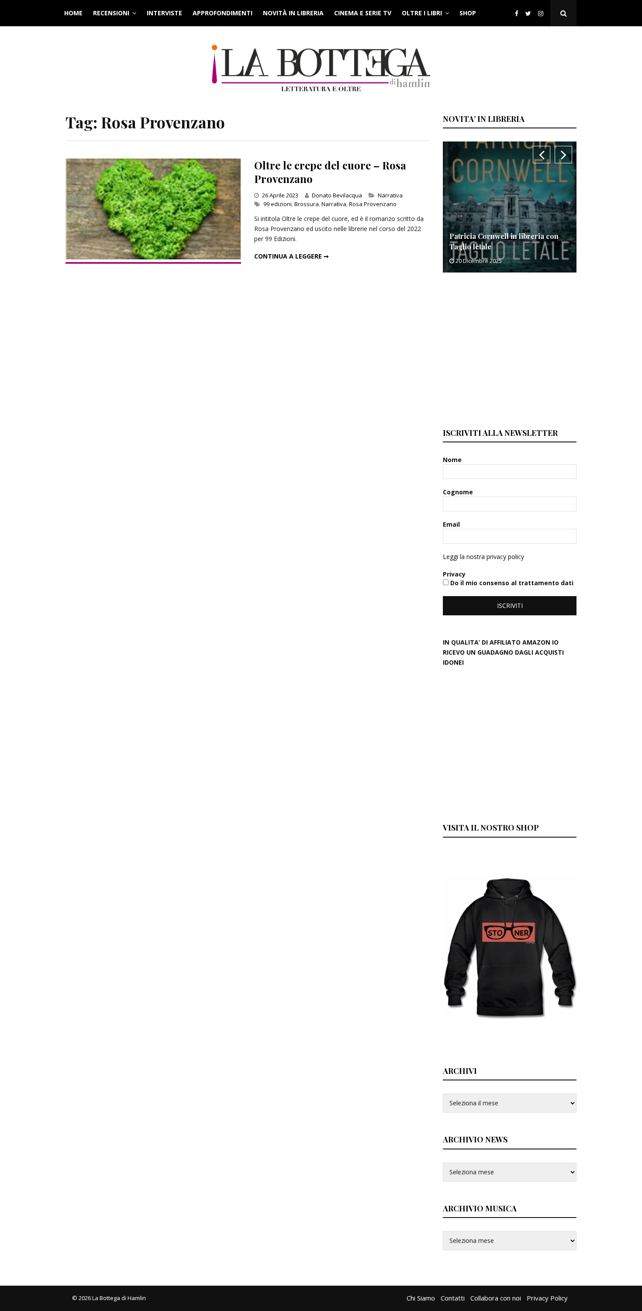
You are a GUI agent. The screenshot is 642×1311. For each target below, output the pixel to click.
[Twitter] (528, 13)
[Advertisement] (508, 349)
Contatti (453, 1298)
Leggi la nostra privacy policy (483, 556)
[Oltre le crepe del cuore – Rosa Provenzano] (153, 257)
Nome (453, 459)
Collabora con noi (495, 1298)
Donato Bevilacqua (337, 195)
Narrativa (390, 195)
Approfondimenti (222, 13)
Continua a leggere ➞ (291, 256)
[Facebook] (516, 13)
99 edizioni (277, 204)
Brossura (306, 204)
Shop (467, 13)
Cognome (459, 492)
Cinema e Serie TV (362, 13)
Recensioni (111, 13)
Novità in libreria (293, 13)
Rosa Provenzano (373, 204)
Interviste (164, 13)
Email (452, 524)
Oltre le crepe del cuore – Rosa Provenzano (330, 172)
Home (73, 13)
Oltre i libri (422, 13)
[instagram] (542, 13)
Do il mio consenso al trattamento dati (511, 583)
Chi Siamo (421, 1298)
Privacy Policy (547, 1298)
